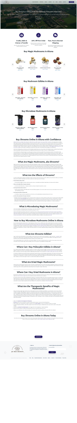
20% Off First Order (38, 41)
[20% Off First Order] (38, 35)
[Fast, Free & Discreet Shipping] (55, 35)
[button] (1, 14)
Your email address (51, 347)
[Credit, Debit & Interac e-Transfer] (21, 35)
